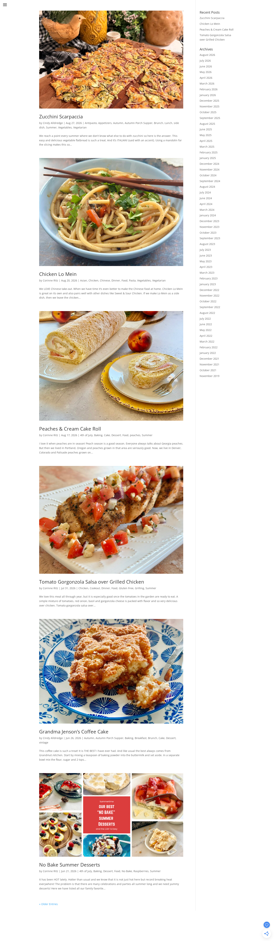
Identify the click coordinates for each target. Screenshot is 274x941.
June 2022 (206, 324)
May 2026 (206, 72)
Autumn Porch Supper (138, 123)
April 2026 (206, 77)
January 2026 (208, 95)
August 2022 (207, 313)
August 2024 (207, 186)
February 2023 (209, 278)
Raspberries (141, 871)
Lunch (168, 123)
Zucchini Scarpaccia (61, 116)
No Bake (127, 871)
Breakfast (141, 738)
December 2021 (209, 358)
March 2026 (207, 83)
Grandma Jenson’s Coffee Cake (73, 731)
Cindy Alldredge (53, 123)
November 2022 (209, 295)
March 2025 (207, 146)
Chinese (105, 280)
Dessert (116, 435)
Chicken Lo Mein (58, 274)
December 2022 (209, 290)
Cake (107, 435)
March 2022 (207, 341)
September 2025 (210, 118)
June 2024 (206, 198)
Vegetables (65, 127)
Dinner (115, 280)
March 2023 (207, 272)
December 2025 (209, 100)
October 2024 (208, 175)
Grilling (139, 588)
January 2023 (208, 284)
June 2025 (206, 129)
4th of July (86, 435)
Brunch (158, 123)
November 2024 (209, 169)
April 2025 (206, 141)
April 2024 (206, 204)
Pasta (132, 280)
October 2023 (208, 232)
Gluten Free (126, 588)
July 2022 (205, 318)
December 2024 (209, 163)
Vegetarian (80, 127)
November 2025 (209, 106)
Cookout (95, 588)
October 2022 (208, 301)
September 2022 (210, 307)
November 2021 (209, 364)
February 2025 (209, 152)
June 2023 (206, 255)
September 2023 (210, 238)
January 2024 (208, 215)
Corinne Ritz (50, 280)
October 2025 (208, 112)
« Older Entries (48, 904)
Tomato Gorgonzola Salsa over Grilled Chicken (91, 581)
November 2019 (209, 376)
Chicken (93, 280)
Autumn (118, 123)
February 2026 (209, 89)
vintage (43, 742)
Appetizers (105, 123)
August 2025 (207, 123)
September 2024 (210, 181)
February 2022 (209, 347)
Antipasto (91, 123)
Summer (51, 127)
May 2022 (206, 330)
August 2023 (207, 244)
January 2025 (208, 158)
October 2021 (208, 370)
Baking (98, 435)
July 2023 (205, 249)
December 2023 (209, 221)
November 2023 (209, 227)
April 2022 (206, 335)
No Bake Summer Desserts (69, 864)
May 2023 (206, 261)
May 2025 (206, 135)
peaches (135, 435)
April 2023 (206, 267)
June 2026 (206, 66)
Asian (83, 280)
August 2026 (207, 55)
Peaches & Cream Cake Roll (70, 428)
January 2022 (208, 353)
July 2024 (205, 192)
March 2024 (207, 209)
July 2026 (205, 60)
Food (124, 280)
